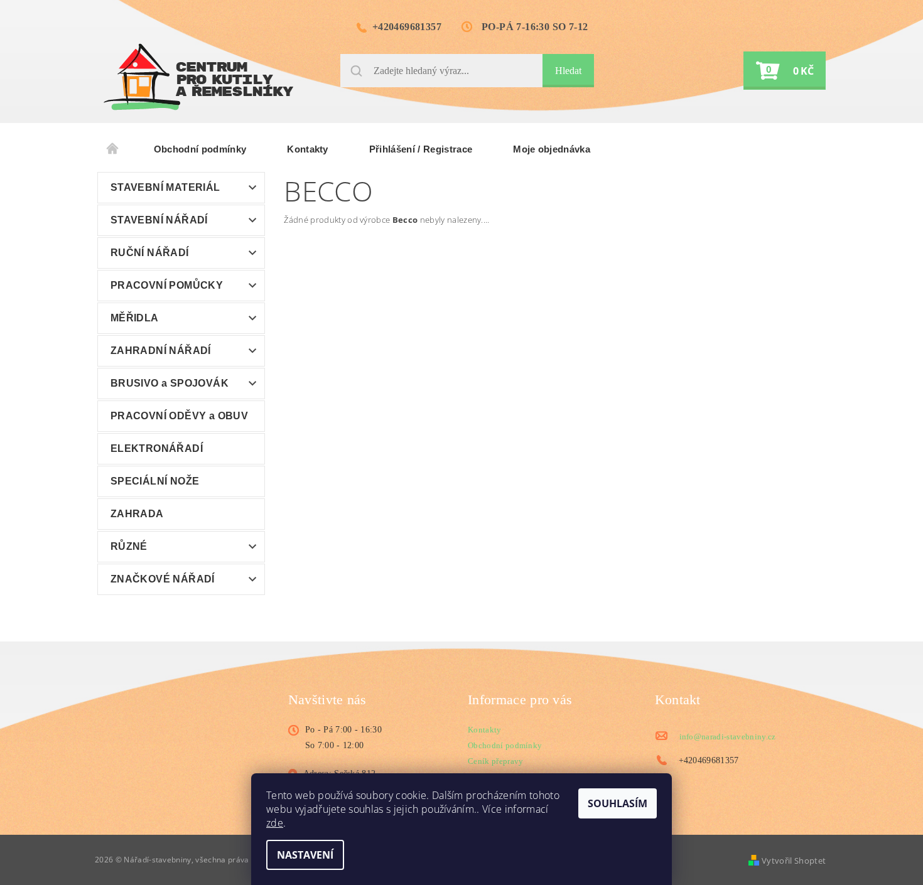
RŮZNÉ (129, 546)
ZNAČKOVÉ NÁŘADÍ (163, 579)
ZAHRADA (137, 513)
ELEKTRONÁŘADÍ (157, 448)
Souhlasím (617, 803)
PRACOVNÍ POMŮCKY (167, 285)
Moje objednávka (551, 149)
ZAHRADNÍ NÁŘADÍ (161, 350)
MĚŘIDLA (135, 318)
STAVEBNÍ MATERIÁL (165, 187)
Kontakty (307, 149)
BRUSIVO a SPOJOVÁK (170, 383)
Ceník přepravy (495, 761)
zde (274, 823)
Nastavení (305, 855)
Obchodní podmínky (200, 149)
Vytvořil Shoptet (794, 860)
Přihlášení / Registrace (420, 149)
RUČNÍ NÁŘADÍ (150, 252)
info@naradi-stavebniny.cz (727, 736)
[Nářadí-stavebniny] (198, 76)
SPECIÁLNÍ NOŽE (155, 481)
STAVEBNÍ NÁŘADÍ (159, 220)
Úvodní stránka (113, 149)
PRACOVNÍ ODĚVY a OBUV (179, 415)
